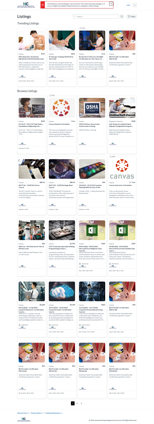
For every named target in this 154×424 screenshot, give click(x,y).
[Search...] (96, 17)
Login (128, 5)
